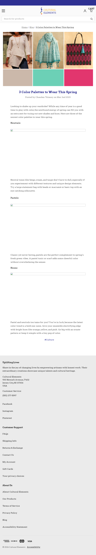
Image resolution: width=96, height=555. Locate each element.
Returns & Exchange (12, 448)
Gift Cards (7, 469)
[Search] (91, 19)
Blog (4, 520)
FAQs (5, 434)
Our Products (9, 499)
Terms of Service (11, 506)
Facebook (7, 404)
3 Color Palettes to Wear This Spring (48, 92)
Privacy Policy (9, 513)
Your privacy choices (13, 476)
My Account (8, 462)
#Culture (49, 340)
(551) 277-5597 (9, 395)
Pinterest (7, 418)
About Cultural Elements (15, 492)
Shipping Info (9, 441)
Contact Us (8, 455)
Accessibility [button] (33, 547)
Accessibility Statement (14, 527)
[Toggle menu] (3, 11)
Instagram (7, 411)
